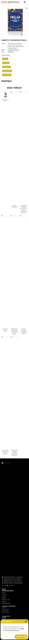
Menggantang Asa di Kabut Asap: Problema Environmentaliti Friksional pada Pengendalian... (14, 453)
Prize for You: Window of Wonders (5, 329)
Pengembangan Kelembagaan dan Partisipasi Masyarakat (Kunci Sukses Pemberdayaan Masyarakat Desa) (23, 208)
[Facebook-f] (5, 585)
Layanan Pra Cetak (6, 617)
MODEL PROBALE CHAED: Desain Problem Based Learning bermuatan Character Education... (14, 331)
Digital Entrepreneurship (14, 206)
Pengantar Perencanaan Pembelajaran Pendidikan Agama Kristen (23, 331)
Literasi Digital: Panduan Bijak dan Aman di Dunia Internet (5, 452)
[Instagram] (2, 585)
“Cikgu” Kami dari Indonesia (5, 100)
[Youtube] (7, 585)
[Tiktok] (9, 585)
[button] (24, 2)
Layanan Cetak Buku (9, 606)
